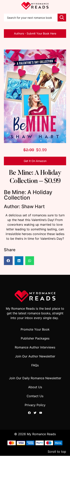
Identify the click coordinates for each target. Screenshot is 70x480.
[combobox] (31, 17)
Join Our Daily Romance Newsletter (35, 378)
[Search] (62, 17)
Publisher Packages (35, 338)
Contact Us (35, 396)
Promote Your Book (35, 329)
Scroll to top (57, 451)
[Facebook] (29, 412)
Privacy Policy (35, 405)
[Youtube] (40, 412)
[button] (8, 260)
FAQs (35, 365)
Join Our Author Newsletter (35, 356)
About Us (35, 387)
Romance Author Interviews (35, 347)
